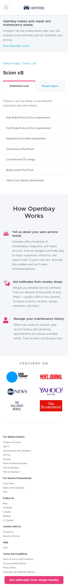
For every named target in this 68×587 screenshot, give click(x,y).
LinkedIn (7, 512)
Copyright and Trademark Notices (19, 572)
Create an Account (12, 442)
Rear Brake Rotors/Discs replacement (28, 117)
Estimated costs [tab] (19, 85)
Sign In (6, 446)
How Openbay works (16, 45)
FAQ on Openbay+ (11, 472)
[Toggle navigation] (6, 7)
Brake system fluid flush (20, 169)
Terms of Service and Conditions (18, 559)
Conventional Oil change (20, 159)
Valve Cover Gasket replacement (25, 180)
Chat (5, 547)
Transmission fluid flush (20, 148)
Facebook (7, 507)
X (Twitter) (8, 520)
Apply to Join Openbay (13, 487)
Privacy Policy (9, 567)
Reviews (7, 459)
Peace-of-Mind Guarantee (15, 463)
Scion (26, 63)
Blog (5, 503)
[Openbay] (34, 7)
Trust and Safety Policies (14, 563)
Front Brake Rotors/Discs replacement (28, 128)
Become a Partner (11, 536)
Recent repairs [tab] (50, 85)
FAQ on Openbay (11, 467)
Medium (7, 516)
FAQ (5, 492)
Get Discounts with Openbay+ (17, 450)
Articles (6, 455)
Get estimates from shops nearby (34, 580)
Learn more (8, 483)
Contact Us (8, 532)
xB (34, 63)
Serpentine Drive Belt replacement (26, 138)
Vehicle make (11, 63)
